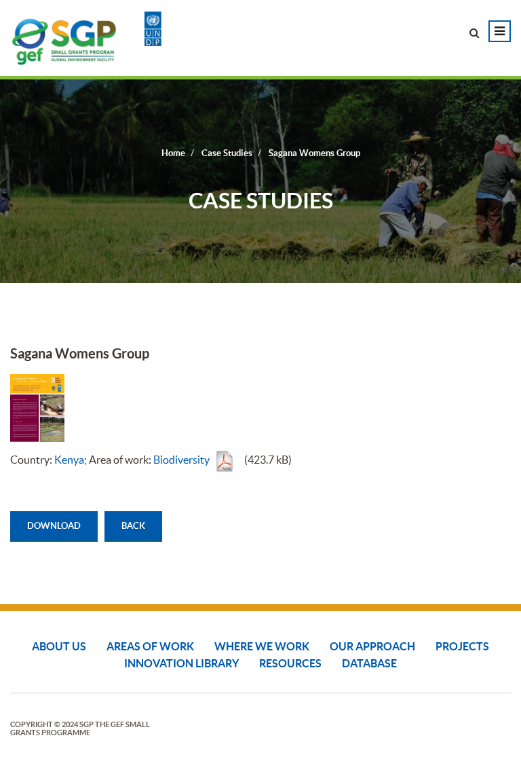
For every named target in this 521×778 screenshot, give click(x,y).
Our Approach (372, 646)
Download (54, 526)
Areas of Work (150, 646)
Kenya (69, 459)
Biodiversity (181, 459)
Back (133, 526)
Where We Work (261, 646)
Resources (290, 663)
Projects (462, 646)
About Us (59, 646)
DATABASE (369, 663)
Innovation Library (181, 663)
